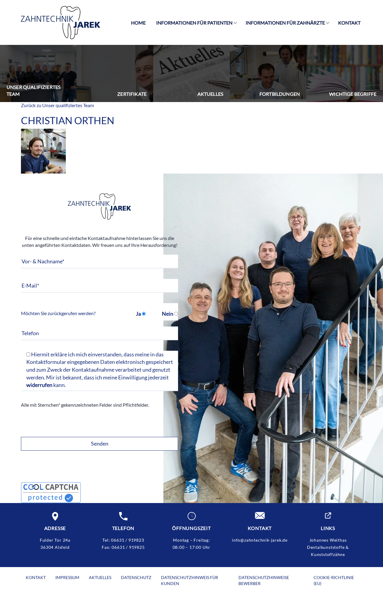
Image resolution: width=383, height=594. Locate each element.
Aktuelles (210, 94)
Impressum (67, 577)
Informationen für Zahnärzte (285, 22)
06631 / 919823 (127, 540)
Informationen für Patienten (194, 22)
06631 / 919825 (128, 547)
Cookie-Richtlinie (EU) (334, 580)
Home (138, 22)
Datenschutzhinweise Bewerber (263, 580)
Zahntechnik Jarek (60, 22)
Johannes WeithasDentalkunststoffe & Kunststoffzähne (328, 547)
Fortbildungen (279, 94)
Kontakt (349, 22)
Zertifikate (132, 94)
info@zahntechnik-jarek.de (260, 540)
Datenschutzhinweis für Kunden (189, 580)
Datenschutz (136, 577)
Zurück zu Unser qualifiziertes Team (57, 105)
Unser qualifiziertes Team (33, 90)
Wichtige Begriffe (352, 94)
